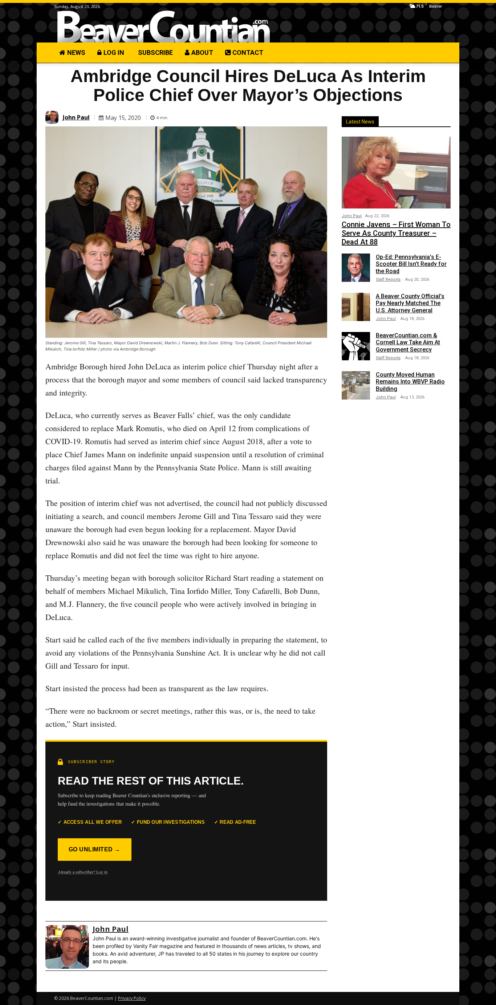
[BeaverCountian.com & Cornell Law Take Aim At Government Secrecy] (356, 346)
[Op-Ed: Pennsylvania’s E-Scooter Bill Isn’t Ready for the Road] (356, 268)
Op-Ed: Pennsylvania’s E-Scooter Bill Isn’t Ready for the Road (411, 264)
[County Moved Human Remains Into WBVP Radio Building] (356, 385)
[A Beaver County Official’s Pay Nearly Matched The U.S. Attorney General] (356, 307)
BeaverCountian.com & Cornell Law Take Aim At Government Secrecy (408, 342)
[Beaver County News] (163, 27)
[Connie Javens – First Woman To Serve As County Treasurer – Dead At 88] (396, 172)
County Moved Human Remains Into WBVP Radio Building (410, 381)
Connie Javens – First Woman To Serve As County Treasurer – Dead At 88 (396, 233)
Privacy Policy (132, 998)
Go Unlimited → (95, 849)
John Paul (76, 117)
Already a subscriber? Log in (82, 872)
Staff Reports (388, 279)
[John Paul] (53, 117)
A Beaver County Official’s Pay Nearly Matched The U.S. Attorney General (410, 303)
